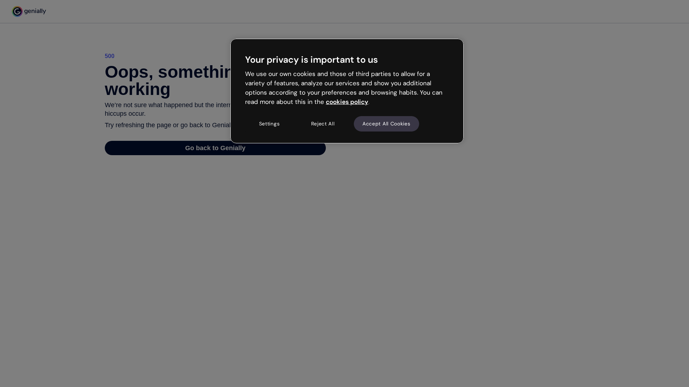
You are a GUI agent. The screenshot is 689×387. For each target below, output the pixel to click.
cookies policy (347, 102)
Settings (269, 123)
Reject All (323, 123)
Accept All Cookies (386, 123)
